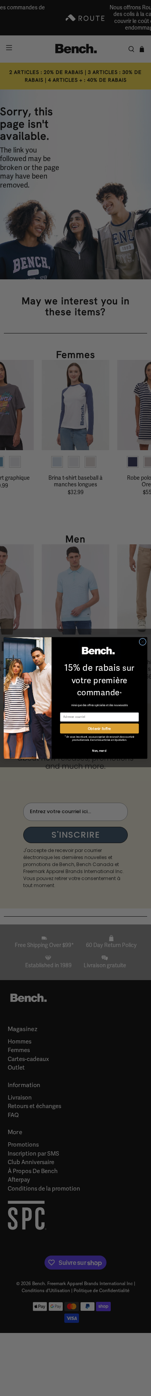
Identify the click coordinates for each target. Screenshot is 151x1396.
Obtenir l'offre (99, 728)
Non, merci (99, 751)
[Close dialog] (142, 641)
